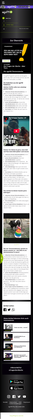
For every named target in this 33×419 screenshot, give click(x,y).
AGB (20, 402)
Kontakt (5, 402)
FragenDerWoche (16, 370)
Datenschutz (13, 402)
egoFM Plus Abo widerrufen (16, 406)
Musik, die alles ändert (24, 28)
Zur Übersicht (16, 40)
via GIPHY (16, 244)
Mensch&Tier (17, 368)
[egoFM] (7, 13)
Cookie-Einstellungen (15, 403)
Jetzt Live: (8, 18)
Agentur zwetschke (18, 415)
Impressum (26, 402)
